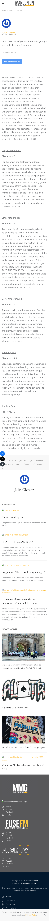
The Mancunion (32, 880)
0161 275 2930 (9, 888)
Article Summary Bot (12, 62)
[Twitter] (2, 458)
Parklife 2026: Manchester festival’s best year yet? (23, 747)
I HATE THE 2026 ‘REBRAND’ (19, 541)
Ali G (14, 460)
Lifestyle (13, 52)
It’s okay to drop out (13, 517)
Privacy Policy (30, 915)
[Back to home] (24, 3)
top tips (39, 464)
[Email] (2, 464)
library (27, 464)
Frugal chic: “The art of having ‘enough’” (23, 572)
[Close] (45, 915)
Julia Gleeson (10, 34)
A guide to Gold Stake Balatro (15, 707)
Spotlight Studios (30, 883)
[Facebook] (2, 453)
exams (24, 460)
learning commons (12, 464)
